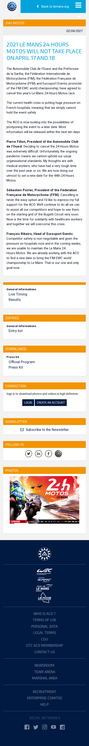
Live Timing (18, 294)
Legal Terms (44, 632)
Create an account (51, 402)
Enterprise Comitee (44, 698)
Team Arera (44, 671)
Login (28, 402)
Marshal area (44, 678)
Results (15, 299)
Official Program (22, 362)
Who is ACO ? (44, 613)
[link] (27, 727)
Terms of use (44, 620)
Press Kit (16, 367)
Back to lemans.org (55, 6)
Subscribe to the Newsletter (47, 430)
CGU (44, 639)
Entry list (16, 331)
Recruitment (44, 691)
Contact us (44, 652)
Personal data (44, 626)
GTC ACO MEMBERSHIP (44, 645)
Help (44, 704)
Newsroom (44, 665)
